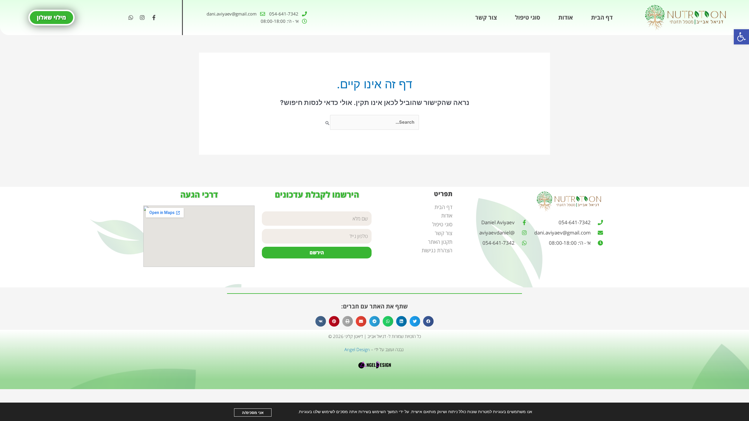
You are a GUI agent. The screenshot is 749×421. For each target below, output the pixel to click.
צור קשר (486, 17)
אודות (565, 17)
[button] (741, 36)
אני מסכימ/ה (253, 412)
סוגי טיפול (527, 17)
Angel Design (357, 349)
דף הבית (602, 17)
